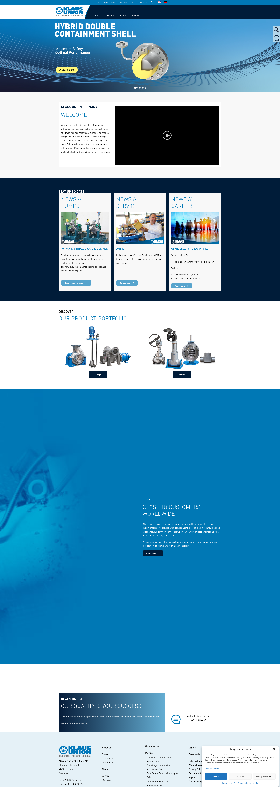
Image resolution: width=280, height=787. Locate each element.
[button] (274, 749)
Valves (182, 374)
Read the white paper (74, 283)
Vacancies (108, 758)
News (113, 2)
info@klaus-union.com (203, 715)
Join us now (125, 283)
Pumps (98, 374)
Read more (180, 286)
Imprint (255, 783)
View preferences (264, 776)
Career (105, 2)
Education (108, 762)
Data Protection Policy (242, 783)
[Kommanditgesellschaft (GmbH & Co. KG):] (75, 751)
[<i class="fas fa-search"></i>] (152, 2)
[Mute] (213, 162)
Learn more (67, 69)
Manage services (212, 768)
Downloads (123, 2)
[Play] (117, 162)
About (97, 2)
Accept (216, 776)
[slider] (165, 162)
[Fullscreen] (217, 162)
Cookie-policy (227, 783)
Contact (133, 2)
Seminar (107, 779)
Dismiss (240, 776)
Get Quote (143, 2)
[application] (167, 135)
